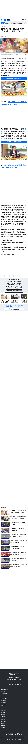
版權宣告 (3, 705)
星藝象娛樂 (3, 719)
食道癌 (7, 276)
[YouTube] (18, 684)
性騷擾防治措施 (4, 702)
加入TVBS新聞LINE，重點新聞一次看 (14, 307)
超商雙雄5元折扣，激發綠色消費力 (14, 289)
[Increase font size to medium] (20, 20)
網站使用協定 (4, 704)
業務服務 (3, 725)
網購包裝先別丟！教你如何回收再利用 (14, 292)
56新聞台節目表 (4, 693)
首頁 (2, 26)
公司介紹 (3, 712)
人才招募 (3, 716)
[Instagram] (15, 684)
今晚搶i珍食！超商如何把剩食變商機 (14, 290)
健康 (5, 26)
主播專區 (3, 718)
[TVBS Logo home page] (5, 20)
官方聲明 (3, 727)
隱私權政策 (3, 700)
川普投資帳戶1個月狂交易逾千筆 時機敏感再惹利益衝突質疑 (16, 23)
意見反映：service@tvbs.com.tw (14, 679)
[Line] (10, 684)
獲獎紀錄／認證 (4, 729)
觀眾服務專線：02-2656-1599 (14, 681)
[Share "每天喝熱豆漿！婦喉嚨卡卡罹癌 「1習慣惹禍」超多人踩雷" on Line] (23, 20)
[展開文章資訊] (25, 34)
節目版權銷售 (4, 721)
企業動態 (3, 714)
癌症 (16, 276)
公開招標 (3, 723)
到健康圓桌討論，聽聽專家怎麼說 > (14, 78)
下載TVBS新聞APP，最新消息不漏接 (14, 305)
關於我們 (3, 691)
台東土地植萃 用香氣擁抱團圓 (14, 282)
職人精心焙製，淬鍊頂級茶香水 (14, 283)
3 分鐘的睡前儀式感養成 (14, 284)
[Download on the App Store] (9, 734)
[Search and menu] (25, 20)
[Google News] (20, 684)
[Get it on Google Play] (18, 734)
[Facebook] (7, 684)
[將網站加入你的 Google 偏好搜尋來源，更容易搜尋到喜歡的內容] (14, 309)
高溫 (3, 276)
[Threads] (12, 684)
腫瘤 (12, 276)
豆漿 (24, 276)
